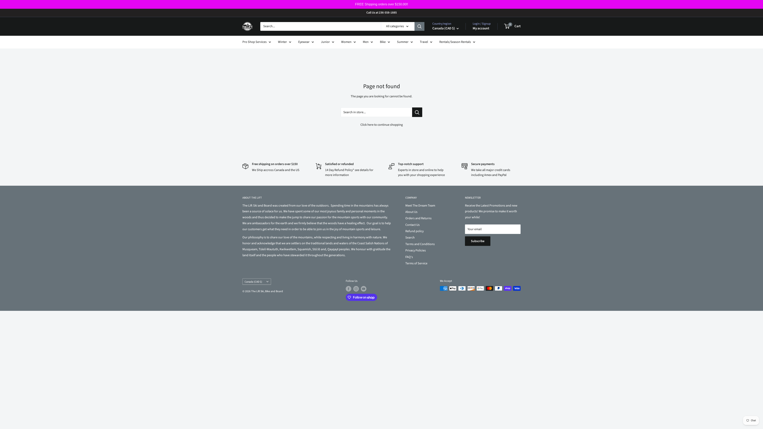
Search (410, 237)
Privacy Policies (415, 250)
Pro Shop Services (254, 42)
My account (481, 28)
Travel (424, 42)
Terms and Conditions (420, 244)
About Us (411, 212)
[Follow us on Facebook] (348, 289)
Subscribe (477, 241)
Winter (282, 42)
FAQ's (409, 257)
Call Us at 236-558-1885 (381, 13)
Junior (325, 42)
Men (366, 42)
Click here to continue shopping (381, 125)
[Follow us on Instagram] (356, 289)
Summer (403, 42)
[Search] (419, 26)
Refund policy (414, 231)
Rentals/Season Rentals (455, 42)
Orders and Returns (418, 218)
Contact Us (412, 225)
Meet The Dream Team (420, 205)
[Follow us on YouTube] (363, 289)
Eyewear (304, 42)
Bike (383, 42)
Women (346, 42)
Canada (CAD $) (253, 282)
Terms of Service (416, 263)
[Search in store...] (417, 112)
